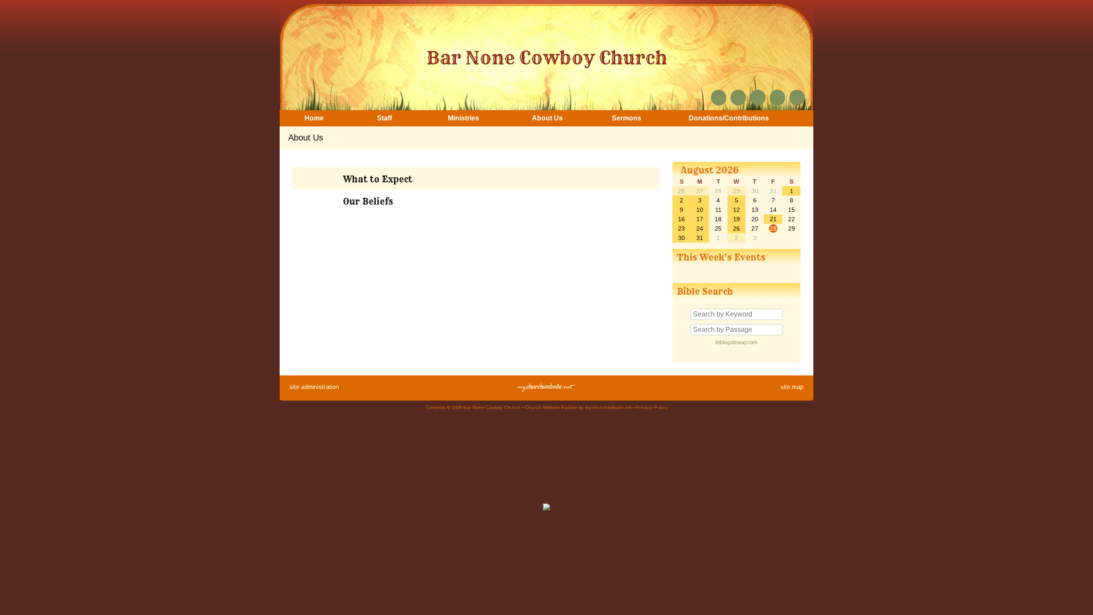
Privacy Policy (652, 407)
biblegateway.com (736, 343)
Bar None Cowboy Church (546, 58)
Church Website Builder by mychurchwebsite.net (578, 407)
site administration (314, 387)
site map (792, 387)
